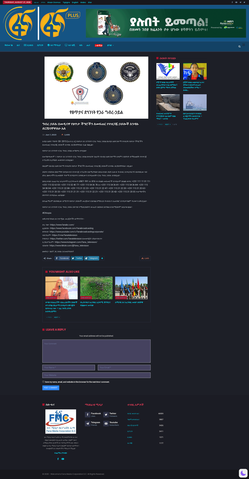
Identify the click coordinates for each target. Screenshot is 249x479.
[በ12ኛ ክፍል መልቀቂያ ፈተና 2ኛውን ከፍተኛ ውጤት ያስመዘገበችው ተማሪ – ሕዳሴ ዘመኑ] (195, 71)
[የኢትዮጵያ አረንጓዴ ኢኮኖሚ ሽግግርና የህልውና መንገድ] (96, 288)
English (75, 2)
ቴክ (80, 45)
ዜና (18, 45)
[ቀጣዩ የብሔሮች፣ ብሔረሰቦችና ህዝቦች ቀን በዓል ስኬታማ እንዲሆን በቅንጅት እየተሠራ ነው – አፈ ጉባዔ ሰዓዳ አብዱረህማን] (61, 288)
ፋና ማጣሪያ (55, 45)
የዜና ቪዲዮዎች (132, 425)
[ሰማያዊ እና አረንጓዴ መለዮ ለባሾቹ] (131, 288)
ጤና (88, 45)
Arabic (83, 2)
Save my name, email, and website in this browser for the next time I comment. (77, 382)
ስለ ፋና (36, 2)
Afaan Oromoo (54, 2)
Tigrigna (66, 2)
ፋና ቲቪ (71, 45)
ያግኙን (43, 2)
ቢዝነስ (30, 45)
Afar (90, 2)
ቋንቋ (109, 45)
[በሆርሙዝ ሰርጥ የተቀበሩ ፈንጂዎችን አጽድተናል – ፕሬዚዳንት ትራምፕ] (195, 102)
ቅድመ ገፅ (9, 45)
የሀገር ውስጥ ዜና (51, 298)
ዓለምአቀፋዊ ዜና (133, 419)
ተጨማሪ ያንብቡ (60, 452)
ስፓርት (40, 45)
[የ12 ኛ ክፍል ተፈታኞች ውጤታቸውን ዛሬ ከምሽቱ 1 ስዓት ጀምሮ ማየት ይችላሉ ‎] (168, 71)
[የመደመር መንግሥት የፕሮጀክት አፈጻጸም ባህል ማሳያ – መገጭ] (168, 102)
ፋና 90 (129, 443)
